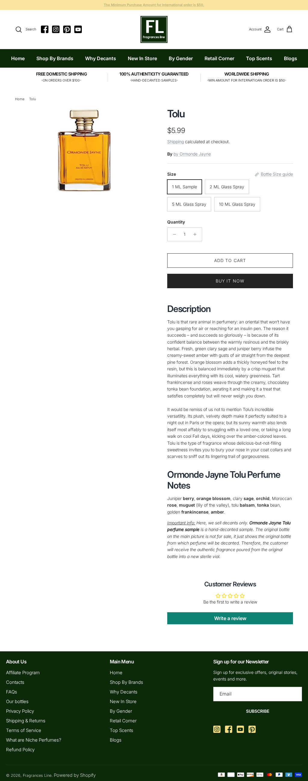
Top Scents (259, 58)
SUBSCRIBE (257, 711)
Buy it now (230, 280)
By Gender (181, 58)
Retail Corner (219, 58)
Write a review (230, 618)
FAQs (11, 692)
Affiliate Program (23, 672)
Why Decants (100, 58)
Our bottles (17, 701)
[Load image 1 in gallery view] (84, 151)
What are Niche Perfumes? (33, 740)
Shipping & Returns (25, 721)
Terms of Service (23, 730)
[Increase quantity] (196, 234)
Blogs (290, 58)
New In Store (142, 58)
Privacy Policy (20, 711)
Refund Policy (20, 749)
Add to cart (230, 260)
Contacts (15, 682)
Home (18, 58)
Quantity (176, 221)
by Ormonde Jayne (192, 153)
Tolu (32, 99)
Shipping (175, 141)
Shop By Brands (54, 58)
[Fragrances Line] (154, 29)
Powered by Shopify (75, 775)
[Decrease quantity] (173, 234)
